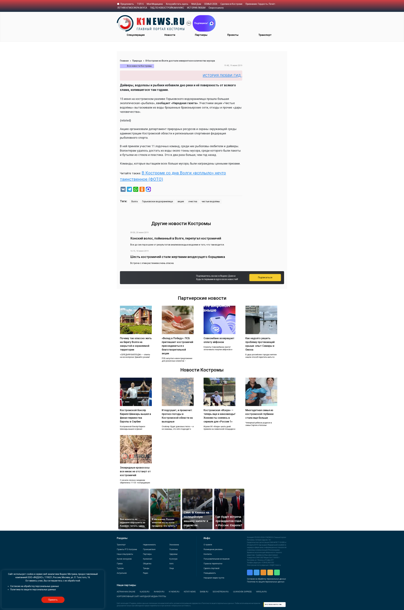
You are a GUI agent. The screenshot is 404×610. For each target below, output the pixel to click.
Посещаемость (210, 573)
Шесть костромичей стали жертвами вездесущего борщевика (177, 257)
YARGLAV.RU (261, 592)
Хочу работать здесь (177, 4)
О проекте (208, 545)
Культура (173, 559)
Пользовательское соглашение (216, 559)
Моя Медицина (155, 4)
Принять (53, 599)
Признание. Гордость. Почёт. (261, 4)
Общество (147, 564)
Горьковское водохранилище (157, 201)
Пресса (120, 564)
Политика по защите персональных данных (265, 582)
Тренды (146, 568)
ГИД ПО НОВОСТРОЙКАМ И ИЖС (167, 7)
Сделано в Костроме (231, 4)
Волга (134, 201)
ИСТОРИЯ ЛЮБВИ (196, 7)
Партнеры (201, 34)
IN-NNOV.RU (159, 592)
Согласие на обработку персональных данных (266, 579)
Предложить (127, 4)
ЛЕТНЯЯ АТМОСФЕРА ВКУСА (132, 7)
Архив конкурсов (124, 559)
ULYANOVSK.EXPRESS (242, 592)
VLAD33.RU (144, 592)
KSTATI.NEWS (190, 592)
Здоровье (173, 554)
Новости (169, 34)
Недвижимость (149, 545)
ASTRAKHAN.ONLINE (126, 592)
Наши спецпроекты (125, 554)
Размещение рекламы (213, 549)
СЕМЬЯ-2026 (210, 4)
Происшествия (149, 549)
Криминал (147, 559)
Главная (124, 60)
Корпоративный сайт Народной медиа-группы (141, 596)
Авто (171, 564)
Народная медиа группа (214, 578)
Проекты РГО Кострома (127, 549)
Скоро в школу (216, 7)
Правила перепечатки (213, 564)
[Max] (148, 190)
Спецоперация (136, 34)
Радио (145, 573)
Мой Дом (196, 4)
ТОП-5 (140, 4)
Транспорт (265, 34)
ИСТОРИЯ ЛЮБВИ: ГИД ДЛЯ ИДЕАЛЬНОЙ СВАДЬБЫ (224, 75)
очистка (192, 201)
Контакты (208, 554)
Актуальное (122, 573)
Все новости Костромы (139, 66)
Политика (173, 549)
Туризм (120, 568)
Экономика (174, 545)
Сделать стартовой (211, 568)
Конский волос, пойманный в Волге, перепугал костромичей (175, 238)
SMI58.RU (204, 592)
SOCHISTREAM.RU (221, 592)
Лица (171, 568)
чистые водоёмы (211, 201)
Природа (137, 60)
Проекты (232, 34)
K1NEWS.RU (174, 592)
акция (181, 201)
